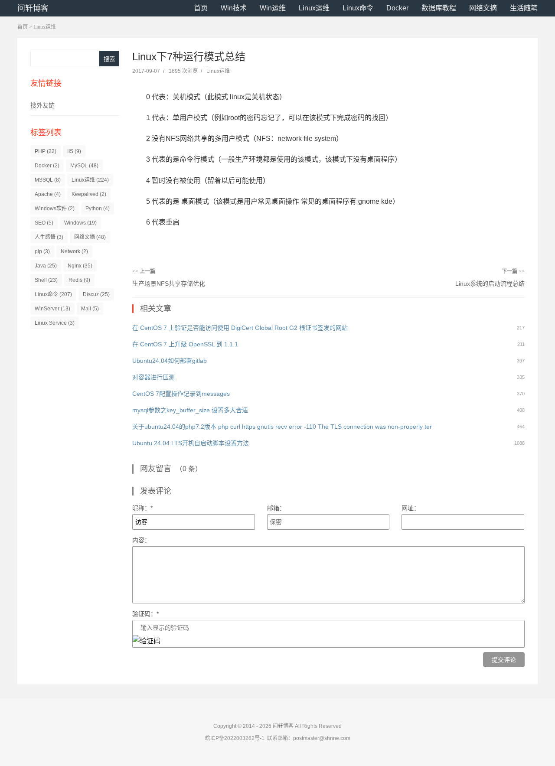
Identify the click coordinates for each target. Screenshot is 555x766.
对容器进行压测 (153, 377)
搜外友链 (42, 105)
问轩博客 (33, 8)
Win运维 (273, 8)
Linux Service (55, 323)
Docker (397, 8)
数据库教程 (438, 8)
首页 (201, 8)
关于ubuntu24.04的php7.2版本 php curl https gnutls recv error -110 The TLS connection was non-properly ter (282, 426)
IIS (74, 151)
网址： (411, 508)
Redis (79, 280)
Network (74, 251)
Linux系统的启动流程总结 (490, 283)
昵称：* (142, 508)
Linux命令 (358, 8)
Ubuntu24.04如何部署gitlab (169, 360)
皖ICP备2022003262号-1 (234, 738)
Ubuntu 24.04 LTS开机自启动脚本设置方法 (190, 443)
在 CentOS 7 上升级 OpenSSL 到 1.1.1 (185, 344)
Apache (48, 194)
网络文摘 (483, 8)
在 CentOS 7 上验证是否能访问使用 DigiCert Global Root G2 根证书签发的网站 (240, 327)
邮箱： (276, 508)
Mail (90, 309)
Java (46, 266)
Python (97, 208)
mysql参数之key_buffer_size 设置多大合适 (190, 410)
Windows (80, 223)
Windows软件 (55, 208)
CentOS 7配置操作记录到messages (181, 393)
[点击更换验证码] (146, 641)
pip (42, 251)
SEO (44, 223)
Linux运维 (314, 8)
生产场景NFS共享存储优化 (168, 283)
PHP (45, 151)
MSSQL (48, 180)
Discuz (96, 294)
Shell (46, 280)
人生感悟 (49, 237)
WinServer (52, 309)
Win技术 (234, 8)
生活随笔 (524, 8)
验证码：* (145, 613)
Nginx (80, 266)
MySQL (84, 166)
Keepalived (89, 194)
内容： (141, 540)
